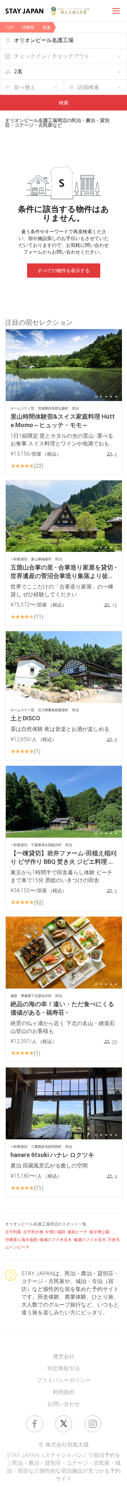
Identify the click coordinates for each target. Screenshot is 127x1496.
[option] (64, 365)
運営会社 (64, 1356)
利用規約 (64, 1392)
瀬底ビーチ (77, 1231)
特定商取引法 (63, 1368)
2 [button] (101, 396)
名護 (46, 27)
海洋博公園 (99, 1231)
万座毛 (114, 1239)
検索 (63, 102)
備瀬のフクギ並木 (89, 1239)
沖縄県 (28, 27)
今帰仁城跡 (55, 1231)
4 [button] (111, 396)
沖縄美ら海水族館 (21, 1239)
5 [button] (116, 396)
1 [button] (96, 396)
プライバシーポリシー (64, 1380)
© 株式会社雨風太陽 (64, 1444)
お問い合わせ (63, 1403)
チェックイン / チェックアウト (52, 56)
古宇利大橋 (33, 1231)
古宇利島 (13, 1231)
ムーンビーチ (17, 1247)
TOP (9, 27)
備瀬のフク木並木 (55, 1239)
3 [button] (106, 396)
